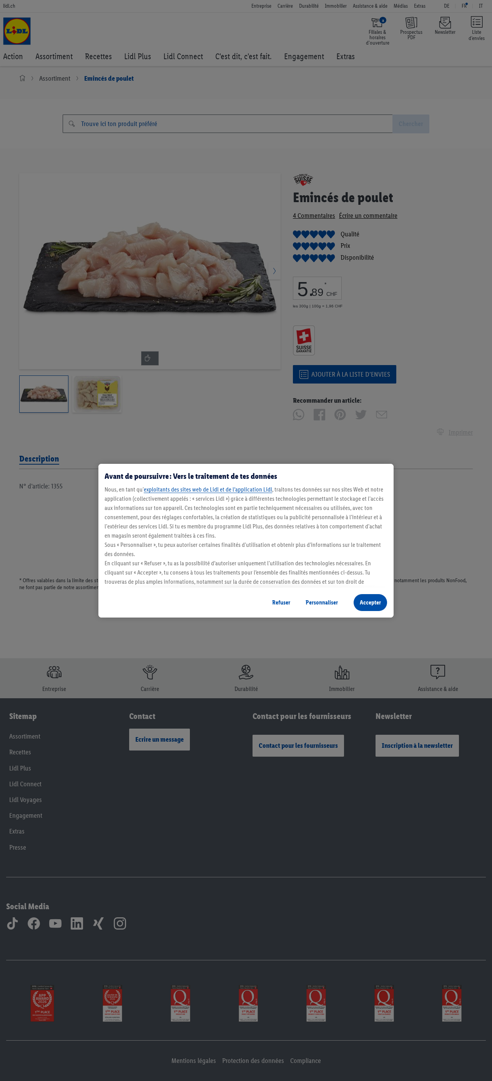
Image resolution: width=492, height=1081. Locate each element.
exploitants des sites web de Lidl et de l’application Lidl (208, 489)
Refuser (281, 602)
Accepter (370, 602)
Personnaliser (322, 602)
